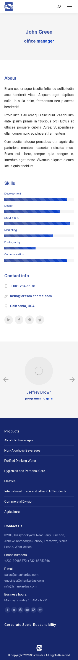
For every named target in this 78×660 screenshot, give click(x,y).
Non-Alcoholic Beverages (22, 450)
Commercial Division (18, 501)
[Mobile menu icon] (69, 6)
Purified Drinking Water (20, 461)
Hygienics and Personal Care (24, 471)
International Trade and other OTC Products (35, 491)
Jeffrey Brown (39, 392)
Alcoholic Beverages (18, 440)
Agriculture (12, 512)
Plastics (10, 481)
